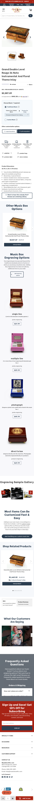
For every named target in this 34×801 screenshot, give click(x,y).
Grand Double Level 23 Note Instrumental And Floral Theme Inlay (17, 235)
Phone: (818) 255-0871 (9, 769)
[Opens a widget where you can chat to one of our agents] (6, 793)
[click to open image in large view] (17, 36)
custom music (25, 524)
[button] (17, 96)
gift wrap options (25, 131)
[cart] (30, 10)
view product (17, 244)
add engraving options (18, 274)
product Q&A (8, 157)
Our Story (4, 4)
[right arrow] (30, 37)
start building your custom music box (17, 536)
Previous (1, 229)
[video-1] (17, 636)
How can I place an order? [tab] (13, 691)
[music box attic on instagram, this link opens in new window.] (5, 777)
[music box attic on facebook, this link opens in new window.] (2, 777)
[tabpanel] (17, 568)
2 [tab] (15, 590)
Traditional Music (12, 107)
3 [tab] (17, 590)
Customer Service (11, 4)
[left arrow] (4, 37)
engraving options (10, 131)
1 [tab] (13, 590)
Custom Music (11, 119)
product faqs (23, 153)
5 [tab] (20, 590)
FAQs (18, 4)
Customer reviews (23, 603)
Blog (22, 4)
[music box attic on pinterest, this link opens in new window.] (9, 777)
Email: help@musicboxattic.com (12, 771)
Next (32, 229)
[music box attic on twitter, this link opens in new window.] (12, 777)
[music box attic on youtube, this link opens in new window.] (7, 777)
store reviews (24, 157)
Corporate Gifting (27, 4)
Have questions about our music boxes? (9, 603)
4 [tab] (18, 590)
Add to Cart (26, 798)
